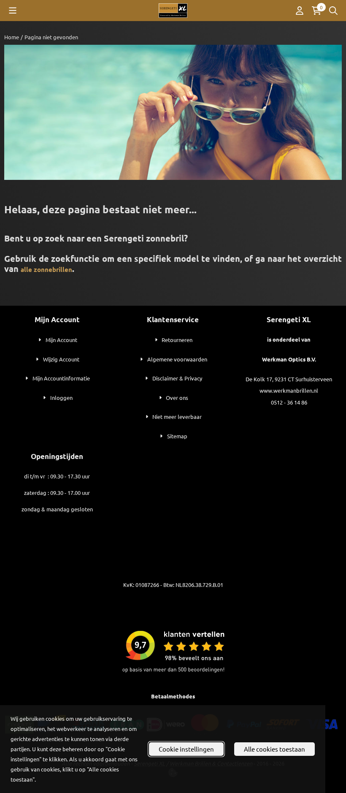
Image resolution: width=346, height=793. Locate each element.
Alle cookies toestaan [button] (274, 749)
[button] (12, 10)
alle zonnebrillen (46, 269)
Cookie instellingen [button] (186, 749)
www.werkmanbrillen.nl (289, 390)
